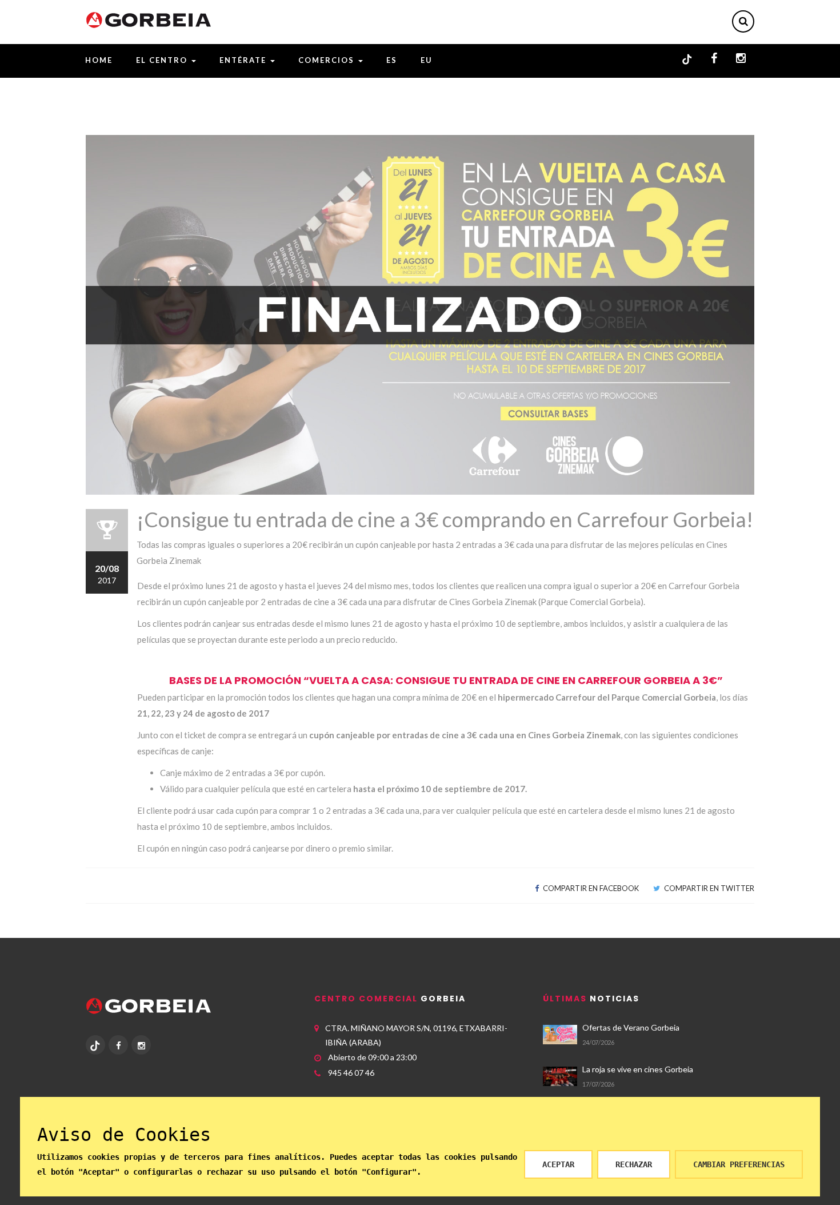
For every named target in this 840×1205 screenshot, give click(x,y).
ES (391, 60)
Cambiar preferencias (739, 1164)
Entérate (244, 60)
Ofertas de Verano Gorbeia (630, 1027)
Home (99, 60)
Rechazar (633, 1164)
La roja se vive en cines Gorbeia (637, 1069)
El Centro (163, 60)
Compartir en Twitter (708, 888)
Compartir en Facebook (590, 888)
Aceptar (558, 1164)
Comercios (327, 60)
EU (427, 60)
